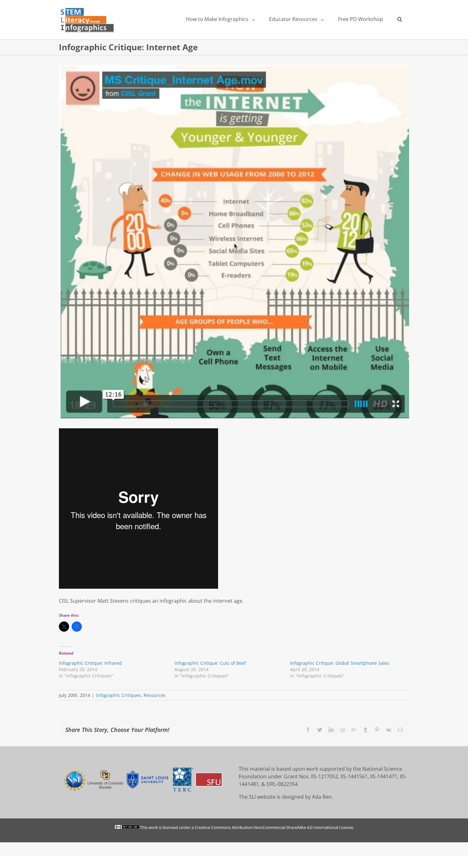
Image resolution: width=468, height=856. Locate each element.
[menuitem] (220, 19)
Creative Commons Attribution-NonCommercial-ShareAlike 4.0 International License (274, 827)
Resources (155, 695)
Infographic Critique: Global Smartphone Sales (339, 663)
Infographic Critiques (118, 695)
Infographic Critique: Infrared (90, 663)
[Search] (399, 19)
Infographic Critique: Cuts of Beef (210, 663)
